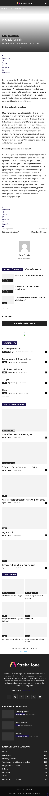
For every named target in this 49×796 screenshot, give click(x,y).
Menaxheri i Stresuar (39, 232)
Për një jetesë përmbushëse (12, 369)
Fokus (4, 303)
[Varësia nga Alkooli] (8, 714)
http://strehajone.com (24, 258)
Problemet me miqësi (22, 736)
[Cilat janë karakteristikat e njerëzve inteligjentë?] (8, 300)
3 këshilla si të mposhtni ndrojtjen (29, 275)
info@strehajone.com (29, 690)
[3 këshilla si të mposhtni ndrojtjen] (8, 278)
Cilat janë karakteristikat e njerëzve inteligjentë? (23, 499)
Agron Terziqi (9, 43)
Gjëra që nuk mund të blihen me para (18, 565)
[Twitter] (33, 697)
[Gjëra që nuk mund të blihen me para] (24, 551)
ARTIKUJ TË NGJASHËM (13, 269)
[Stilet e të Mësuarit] (8, 725)
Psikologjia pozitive (20, 8)
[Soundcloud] (27, 697)
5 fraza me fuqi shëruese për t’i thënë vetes (21, 467)
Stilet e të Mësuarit (21, 723)
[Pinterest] (21, 697)
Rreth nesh (20, 789)
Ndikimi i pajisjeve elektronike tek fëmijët (16, 359)
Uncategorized (20, 714)
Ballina (3, 8)
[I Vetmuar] (8, 736)
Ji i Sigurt (5, 380)
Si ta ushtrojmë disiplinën (11, 349)
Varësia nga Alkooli (21, 712)
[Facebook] (9, 697)
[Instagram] (15, 696)
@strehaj (24, 651)
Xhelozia (5, 390)
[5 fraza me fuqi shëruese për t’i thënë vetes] (8, 289)
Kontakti (29, 789)
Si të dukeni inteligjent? (10, 232)
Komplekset (6, 352)
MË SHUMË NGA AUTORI (34, 269)
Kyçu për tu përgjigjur (24, 323)
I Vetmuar (18, 734)
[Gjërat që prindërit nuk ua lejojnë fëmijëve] (36, 630)
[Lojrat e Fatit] (24, 518)
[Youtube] (40, 697)
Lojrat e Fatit (7, 532)
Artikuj (10, 8)
